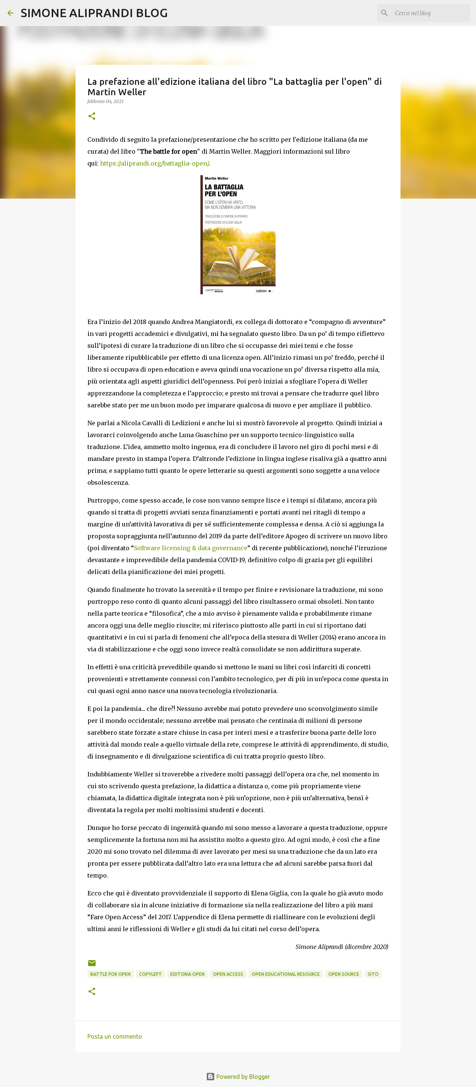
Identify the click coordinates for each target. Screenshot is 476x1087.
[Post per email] (91, 965)
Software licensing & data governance (190, 548)
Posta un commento (114, 1036)
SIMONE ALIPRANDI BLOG (94, 12)
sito (373, 974)
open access (228, 974)
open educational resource (286, 974)
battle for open (110, 974)
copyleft (150, 974)
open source (343, 974)
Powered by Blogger (242, 1076)
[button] (91, 117)
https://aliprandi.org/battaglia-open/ (154, 163)
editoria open (187, 974)
